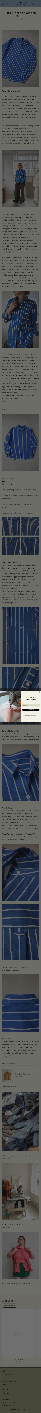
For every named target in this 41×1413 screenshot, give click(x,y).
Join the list (31, 709)
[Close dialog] (40, 692)
